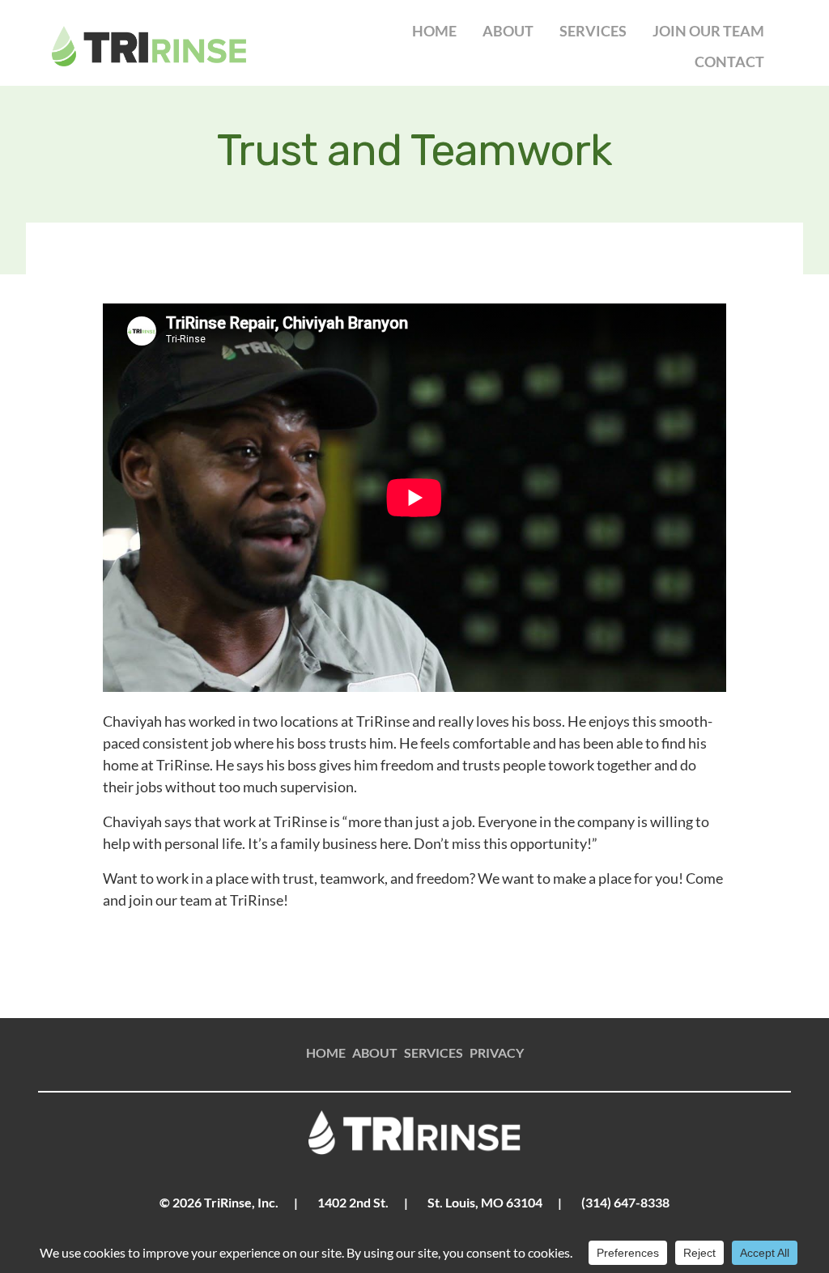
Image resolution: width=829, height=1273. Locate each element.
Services (593, 31)
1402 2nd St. (353, 1202)
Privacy (497, 1052)
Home (434, 31)
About (508, 31)
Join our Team (708, 31)
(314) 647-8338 (625, 1202)
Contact (729, 61)
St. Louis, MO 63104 (484, 1202)
